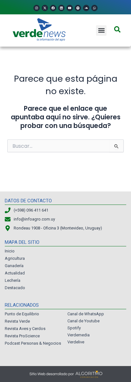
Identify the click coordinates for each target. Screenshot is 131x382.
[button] (101, 30)
